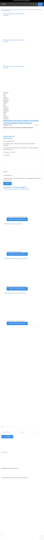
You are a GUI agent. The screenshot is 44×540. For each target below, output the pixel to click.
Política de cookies (7, 537)
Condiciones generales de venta (9, 532)
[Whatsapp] (33, 4)
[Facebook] (4, 452)
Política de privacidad (7, 535)
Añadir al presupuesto (15, 219)
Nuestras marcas (6, 455)
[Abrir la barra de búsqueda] (30, 4)
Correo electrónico (7, 175)
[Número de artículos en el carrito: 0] (40, 4)
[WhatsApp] (7, 452)
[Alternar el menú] (2, 4)
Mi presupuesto (6, 456)
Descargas (5, 460)
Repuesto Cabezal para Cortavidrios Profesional (16, 286)
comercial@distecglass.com (7, 449)
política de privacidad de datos (14, 434)
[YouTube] (3, 452)
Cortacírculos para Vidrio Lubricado (14, 251)
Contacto (4, 462)
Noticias (4, 459)
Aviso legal (6, 534)
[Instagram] (5, 452)
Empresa (4, 458)
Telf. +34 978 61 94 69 (5, 446)
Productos (5, 454)
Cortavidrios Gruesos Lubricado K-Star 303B (16, 321)
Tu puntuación (6, 152)
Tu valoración (6, 155)
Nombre (5, 171)
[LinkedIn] (2, 452)
